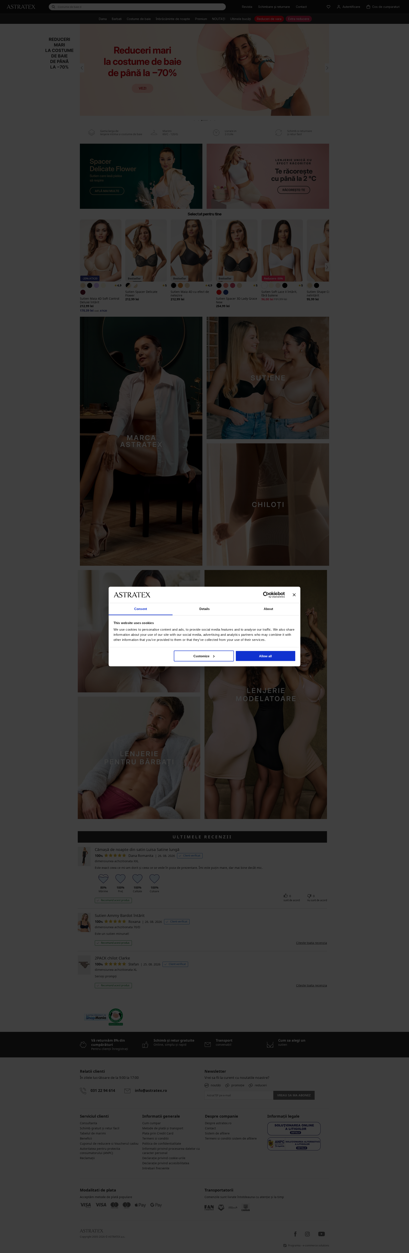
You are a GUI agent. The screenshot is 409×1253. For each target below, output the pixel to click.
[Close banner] (294, 594)
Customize (201, 656)
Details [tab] (204, 609)
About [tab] (268, 609)
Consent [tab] (140, 609)
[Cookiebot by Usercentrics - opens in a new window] (266, 594)
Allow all (265, 656)
